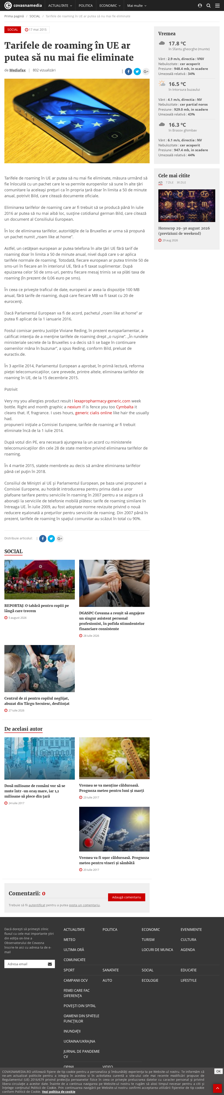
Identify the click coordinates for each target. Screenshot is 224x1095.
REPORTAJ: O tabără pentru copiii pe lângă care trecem (36, 608)
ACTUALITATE (169, 217)
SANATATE (111, 970)
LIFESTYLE (189, 980)
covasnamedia (27, 5)
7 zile (169, 182)
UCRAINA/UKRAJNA (79, 1041)
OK (218, 1071)
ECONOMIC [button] (109, 5)
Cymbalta (124, 406)
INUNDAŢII (72, 1031)
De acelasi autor (23, 729)
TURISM (148, 939)
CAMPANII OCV (76, 980)
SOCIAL (35, 16)
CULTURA (188, 939)
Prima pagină (14, 16)
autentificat (37, 905)
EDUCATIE (189, 970)
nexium (74, 406)
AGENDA (188, 949)
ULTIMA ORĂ (74, 949)
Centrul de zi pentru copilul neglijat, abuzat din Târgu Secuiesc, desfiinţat (37, 701)
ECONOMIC (151, 929)
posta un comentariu (84, 905)
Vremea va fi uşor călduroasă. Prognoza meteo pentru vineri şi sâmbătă (114, 860)
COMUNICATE (75, 959)
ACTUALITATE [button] (58, 5)
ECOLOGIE (150, 980)
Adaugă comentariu (126, 897)
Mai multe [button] (135, 5)
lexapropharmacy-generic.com (102, 401)
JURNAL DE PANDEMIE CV (82, 1054)
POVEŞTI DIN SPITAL (80, 1005)
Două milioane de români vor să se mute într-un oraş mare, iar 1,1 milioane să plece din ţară (34, 791)
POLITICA (86, 5)
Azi (160, 182)
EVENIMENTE (191, 929)
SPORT (69, 970)
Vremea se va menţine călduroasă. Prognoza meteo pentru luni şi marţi (111, 788)
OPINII (69, 1067)
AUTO (107, 980)
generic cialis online (93, 412)
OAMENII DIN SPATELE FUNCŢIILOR (81, 1018)
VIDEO (108, 1067)
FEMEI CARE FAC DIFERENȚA (77, 993)
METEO (69, 939)
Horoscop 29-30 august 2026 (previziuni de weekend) (184, 231)
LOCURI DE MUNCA (157, 949)
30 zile (181, 182)
